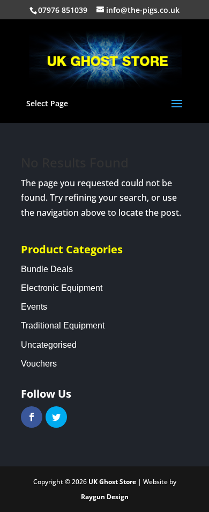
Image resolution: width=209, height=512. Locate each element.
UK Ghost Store (112, 481)
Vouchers (39, 363)
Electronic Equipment (61, 287)
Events (34, 306)
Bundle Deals (47, 269)
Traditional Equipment (62, 325)
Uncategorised (49, 344)
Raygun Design (105, 496)
